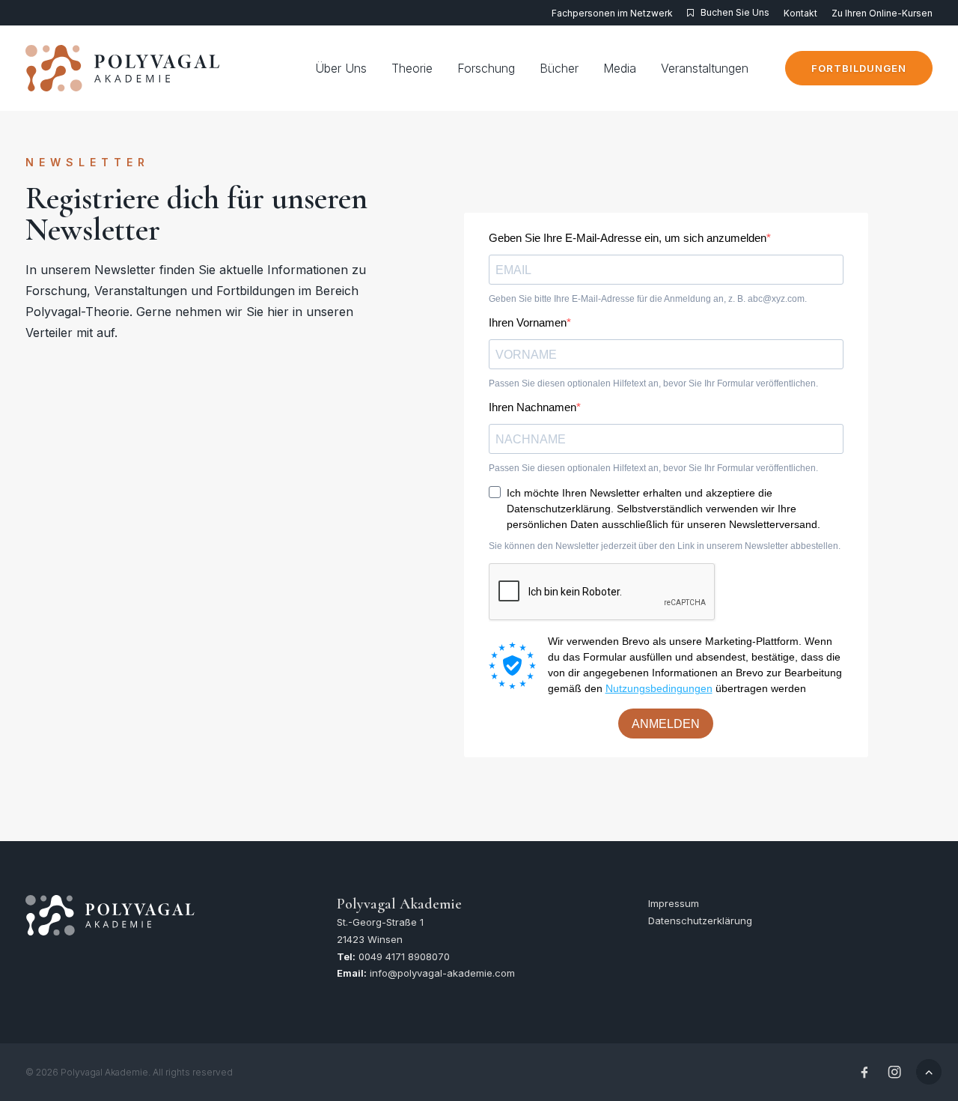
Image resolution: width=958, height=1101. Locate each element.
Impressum (673, 903)
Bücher (559, 68)
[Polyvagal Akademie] (123, 68)
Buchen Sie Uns (735, 12)
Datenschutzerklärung (700, 920)
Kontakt (800, 13)
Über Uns (341, 68)
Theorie (412, 68)
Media (619, 68)
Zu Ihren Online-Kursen (882, 13)
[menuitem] (615, 13)
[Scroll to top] (929, 1070)
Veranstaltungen (704, 68)
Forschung (486, 68)
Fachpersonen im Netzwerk (612, 13)
